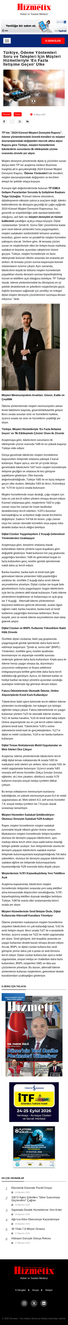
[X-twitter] (34, 1303)
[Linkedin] (43, 1303)
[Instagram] (24, 1303)
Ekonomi (6, 114)
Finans (17, 114)
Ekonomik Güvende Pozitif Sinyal (31, 1187)
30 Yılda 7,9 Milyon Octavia (28, 1228)
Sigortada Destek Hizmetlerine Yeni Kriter (36, 1209)
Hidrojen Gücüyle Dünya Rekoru (31, 1238)
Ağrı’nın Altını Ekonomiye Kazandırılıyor (35, 1219)
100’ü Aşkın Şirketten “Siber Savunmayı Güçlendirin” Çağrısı (35, 1199)
